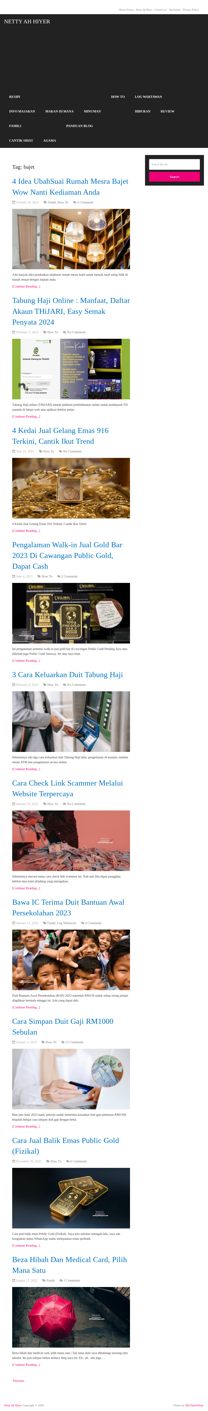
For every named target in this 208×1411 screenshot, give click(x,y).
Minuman (92, 111)
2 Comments (85, 202)
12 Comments (74, 1042)
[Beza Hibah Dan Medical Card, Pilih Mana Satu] (71, 1317)
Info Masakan (22, 111)
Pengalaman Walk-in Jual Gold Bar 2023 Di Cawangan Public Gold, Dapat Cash (67, 555)
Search (174, 177)
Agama (49, 140)
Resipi (14, 96)
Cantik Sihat (21, 140)
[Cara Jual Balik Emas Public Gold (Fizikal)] (71, 1198)
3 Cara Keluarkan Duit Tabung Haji (67, 674)
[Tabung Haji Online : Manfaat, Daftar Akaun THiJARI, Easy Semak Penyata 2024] (71, 369)
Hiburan (143, 111)
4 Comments (93, 923)
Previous (18, 1380)
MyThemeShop (194, 1405)
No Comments (76, 332)
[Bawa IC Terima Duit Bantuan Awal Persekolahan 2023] (71, 960)
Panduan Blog (79, 126)
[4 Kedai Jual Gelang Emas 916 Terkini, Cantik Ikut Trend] (71, 488)
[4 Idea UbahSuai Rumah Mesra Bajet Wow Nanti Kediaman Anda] (71, 239)
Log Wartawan (148, 96)
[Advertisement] (104, 59)
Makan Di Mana (59, 111)
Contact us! (160, 9)
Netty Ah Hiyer (27, 21)
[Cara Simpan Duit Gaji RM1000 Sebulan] (71, 1079)
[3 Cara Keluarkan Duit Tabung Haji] (71, 721)
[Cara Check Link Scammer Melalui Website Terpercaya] (71, 840)
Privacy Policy (191, 9)
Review (167, 111)
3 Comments (72, 1280)
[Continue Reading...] (26, 286)
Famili (15, 126)
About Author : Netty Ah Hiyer (135, 9)
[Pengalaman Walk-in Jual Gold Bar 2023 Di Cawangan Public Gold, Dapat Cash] (71, 613)
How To (118, 96)
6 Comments (78, 1161)
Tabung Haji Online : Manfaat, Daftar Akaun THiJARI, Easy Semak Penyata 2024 (71, 311)
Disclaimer (175, 9)
